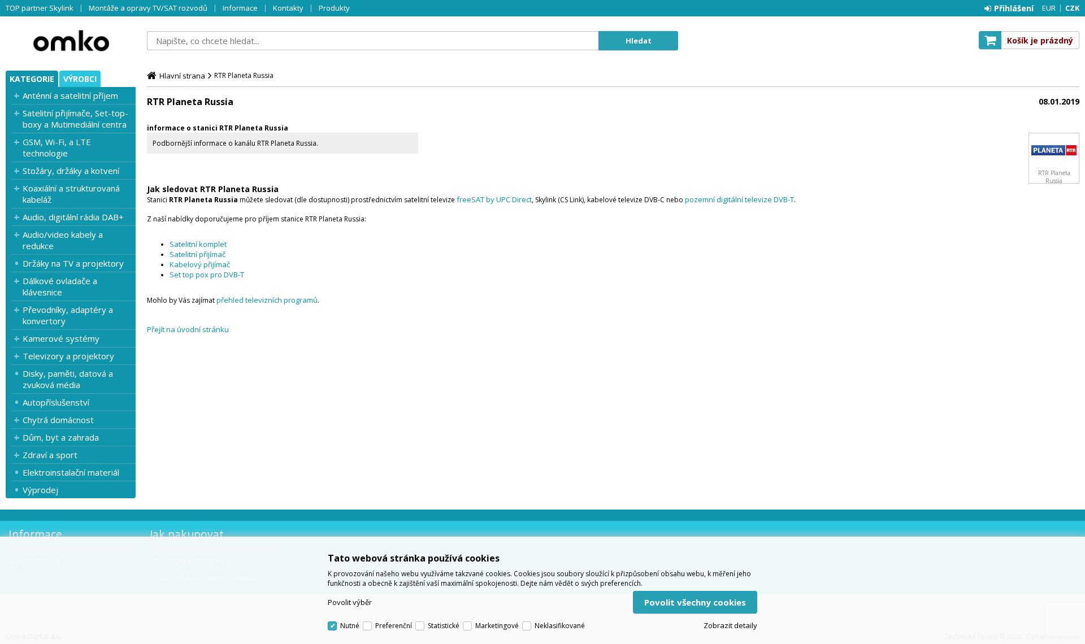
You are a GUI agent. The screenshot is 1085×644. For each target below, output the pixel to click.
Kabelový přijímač (200, 264)
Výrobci (80, 78)
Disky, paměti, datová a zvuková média (68, 379)
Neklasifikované (560, 625)
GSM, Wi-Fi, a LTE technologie (57, 147)
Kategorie (32, 78)
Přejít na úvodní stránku (188, 329)
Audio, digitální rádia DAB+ (73, 217)
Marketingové (497, 625)
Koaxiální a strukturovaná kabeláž (71, 193)
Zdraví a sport (50, 454)
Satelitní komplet (198, 244)
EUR (1049, 8)
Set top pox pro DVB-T (207, 274)
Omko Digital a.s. (71, 40)
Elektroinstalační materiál (71, 472)
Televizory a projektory (68, 356)
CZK (1072, 8)
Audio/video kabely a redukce (63, 240)
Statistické (443, 625)
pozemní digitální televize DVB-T (739, 199)
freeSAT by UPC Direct (494, 199)
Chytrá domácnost (58, 419)
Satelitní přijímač (197, 254)
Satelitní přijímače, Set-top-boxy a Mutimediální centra (75, 118)
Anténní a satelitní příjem (70, 95)
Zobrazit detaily (730, 625)
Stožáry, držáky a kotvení (71, 170)
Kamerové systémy (61, 338)
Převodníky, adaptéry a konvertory (68, 315)
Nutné (349, 625)
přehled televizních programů (267, 300)
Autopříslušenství (56, 402)
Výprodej (40, 489)
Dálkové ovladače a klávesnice (60, 286)
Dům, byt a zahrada (61, 437)
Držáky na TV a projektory (73, 263)
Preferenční (393, 625)
